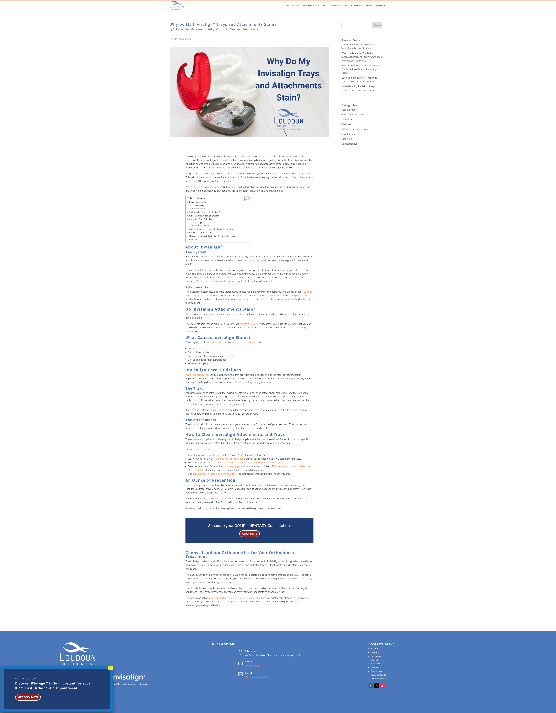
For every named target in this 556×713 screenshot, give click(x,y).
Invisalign (210, 29)
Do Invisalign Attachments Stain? (204, 212)
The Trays (198, 222)
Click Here (249, 533)
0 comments (251, 29)
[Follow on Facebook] (370, 685)
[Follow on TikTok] (382, 685)
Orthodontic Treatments (229, 29)
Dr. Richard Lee (181, 29)
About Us (291, 5)
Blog (369, 5)
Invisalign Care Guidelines (201, 219)
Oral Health (347, 124)
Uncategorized (349, 143)
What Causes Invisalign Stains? (204, 215)
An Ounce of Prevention (200, 232)
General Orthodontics (353, 114)
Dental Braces (349, 109)
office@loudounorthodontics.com (260, 677)
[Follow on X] (376, 685)
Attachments (199, 209)
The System (198, 206)
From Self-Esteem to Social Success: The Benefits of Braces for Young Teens (361, 69)
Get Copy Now (28, 697)
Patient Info (352, 5)
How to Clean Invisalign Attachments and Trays (211, 229)
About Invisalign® (197, 202)
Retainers (346, 138)
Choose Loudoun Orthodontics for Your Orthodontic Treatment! (213, 238)
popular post (348, 134)
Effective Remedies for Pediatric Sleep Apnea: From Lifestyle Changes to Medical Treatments (361, 57)
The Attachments (201, 226)
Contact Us (381, 5)
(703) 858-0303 (252, 666)
